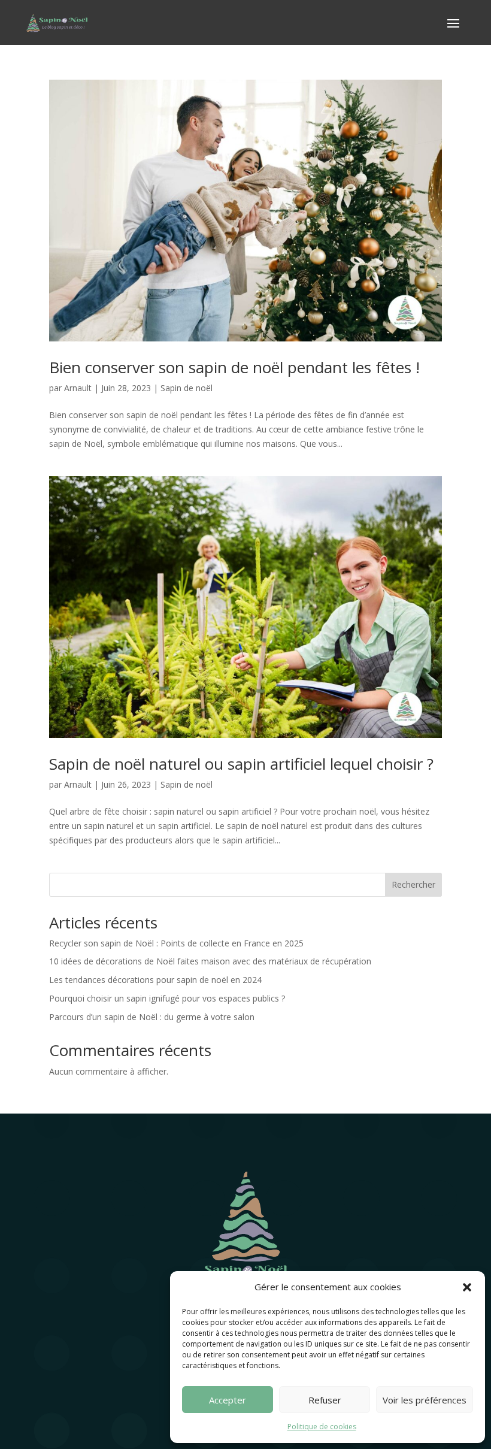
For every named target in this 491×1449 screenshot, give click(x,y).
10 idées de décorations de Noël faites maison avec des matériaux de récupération (210, 961)
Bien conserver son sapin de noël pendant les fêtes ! (234, 367)
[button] (467, 1287)
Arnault (78, 388)
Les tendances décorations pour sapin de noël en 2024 (155, 979)
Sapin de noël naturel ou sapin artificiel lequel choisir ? (241, 764)
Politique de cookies (321, 1426)
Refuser (324, 1400)
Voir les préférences (424, 1400)
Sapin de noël (186, 388)
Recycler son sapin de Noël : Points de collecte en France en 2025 (176, 943)
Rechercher (413, 884)
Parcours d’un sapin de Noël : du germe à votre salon (151, 1017)
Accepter (227, 1400)
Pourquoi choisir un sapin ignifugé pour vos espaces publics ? (167, 998)
